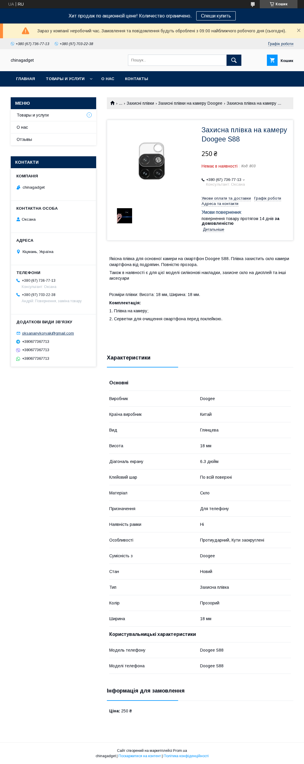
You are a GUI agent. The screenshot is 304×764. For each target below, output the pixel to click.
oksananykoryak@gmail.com (48, 333)
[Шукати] (234, 60)
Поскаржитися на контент (139, 756)
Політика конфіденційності (186, 756)
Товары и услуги (65, 79)
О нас (107, 79)
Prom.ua (180, 751)
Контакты (136, 79)
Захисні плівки (140, 103)
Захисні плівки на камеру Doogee (190, 103)
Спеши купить (216, 15)
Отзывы (24, 139)
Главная (25, 79)
